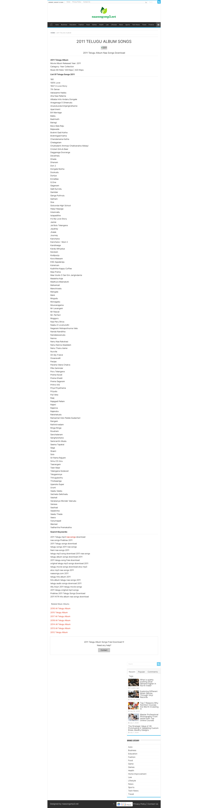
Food (88, 24)
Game (130, 764)
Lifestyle (114, 24)
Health (101, 24)
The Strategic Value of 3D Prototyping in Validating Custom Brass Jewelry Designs (143, 728)
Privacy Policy (76, 2)
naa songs (71, 537)
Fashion (81, 24)
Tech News (136, 24)
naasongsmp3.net (70, 804)
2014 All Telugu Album (60, 624)
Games (94, 24)
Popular (141, 672)
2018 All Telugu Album (60, 620)
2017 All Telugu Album (60, 616)
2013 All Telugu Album (60, 628)
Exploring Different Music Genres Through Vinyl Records (149, 694)
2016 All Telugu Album (60, 608)
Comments (153, 672)
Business (64, 24)
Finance (151, 24)
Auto (57, 24)
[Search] (159, 2)
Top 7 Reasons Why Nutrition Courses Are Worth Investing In (149, 706)
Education (73, 24)
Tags (131, 676)
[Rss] (146, 2)
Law (107, 24)
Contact (104, 650)
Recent (132, 672)
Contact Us (86, 2)
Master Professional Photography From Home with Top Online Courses (149, 717)
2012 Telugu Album (59, 632)
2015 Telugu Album (59, 612)
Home (68, 2)
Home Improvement (137, 774)
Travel (144, 24)
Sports (127, 24)
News (121, 24)
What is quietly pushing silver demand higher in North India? (148, 683)
